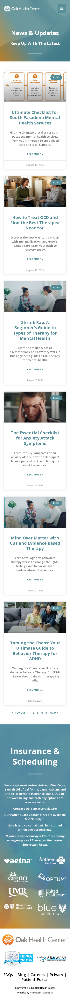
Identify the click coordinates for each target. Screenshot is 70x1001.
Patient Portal (35, 979)
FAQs (8, 974)
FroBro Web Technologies (41, 993)
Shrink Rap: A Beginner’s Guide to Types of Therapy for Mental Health (35, 330)
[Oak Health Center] (22, 9)
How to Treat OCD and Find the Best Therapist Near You (35, 223)
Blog (21, 974)
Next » (54, 712)
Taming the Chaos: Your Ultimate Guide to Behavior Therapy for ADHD (35, 650)
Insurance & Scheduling (35, 756)
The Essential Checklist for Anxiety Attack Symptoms (35, 438)
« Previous (18, 712)
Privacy (56, 974)
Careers (38, 974)
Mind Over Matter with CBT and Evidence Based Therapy (35, 543)
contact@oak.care (44, 808)
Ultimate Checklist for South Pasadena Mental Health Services (35, 118)
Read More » (35, 154)
